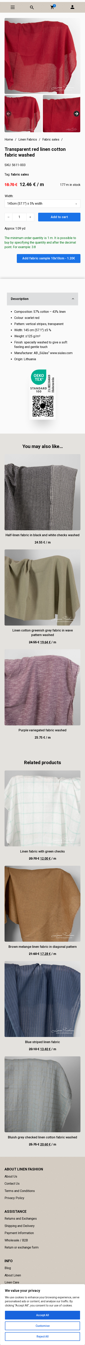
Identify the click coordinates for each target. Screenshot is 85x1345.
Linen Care (12, 1282)
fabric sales (20, 174)
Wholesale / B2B (16, 1240)
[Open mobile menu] (13, 7)
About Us (11, 1176)
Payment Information (19, 1233)
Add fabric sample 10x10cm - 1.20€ (48, 258)
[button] (52, 7)
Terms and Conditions (20, 1191)
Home (9, 139)
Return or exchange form (22, 1247)
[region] (42, 1314)
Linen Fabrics (27, 139)
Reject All (43, 1336)
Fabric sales (50, 139)
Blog (8, 1268)
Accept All (42, 1315)
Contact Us (12, 1183)
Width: (9, 196)
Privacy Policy (14, 1198)
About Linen (13, 1275)
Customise (43, 1325)
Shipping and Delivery (20, 1226)
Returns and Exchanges (21, 1218)
